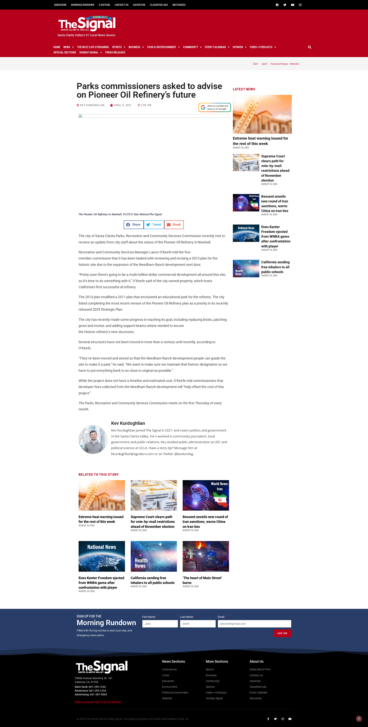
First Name (149, 616)
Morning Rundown (82, 4)
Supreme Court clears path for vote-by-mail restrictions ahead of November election (153, 521)
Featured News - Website (285, 63)
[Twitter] (285, 5)
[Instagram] (300, 5)
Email (221, 616)
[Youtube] (292, 5)
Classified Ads (159, 4)
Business (134, 47)
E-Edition (104, 4)
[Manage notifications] (359, 719)
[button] (309, 47)
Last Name (187, 616)
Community (190, 47)
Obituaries (179, 4)
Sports (117, 47)
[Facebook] (277, 5)
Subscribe (60, 4)
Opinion (238, 47)
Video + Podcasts (261, 47)
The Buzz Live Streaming (93, 47)
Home (56, 47)
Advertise (139, 4)
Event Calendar (215, 47)
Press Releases (115, 52)
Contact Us (121, 4)
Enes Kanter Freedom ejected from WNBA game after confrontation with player (101, 582)
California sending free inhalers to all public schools (275, 267)
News (66, 47)
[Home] (248, 63)
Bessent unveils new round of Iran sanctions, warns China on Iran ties (205, 521)
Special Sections (64, 52)
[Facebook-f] (268, 719)
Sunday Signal (88, 52)
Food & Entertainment (161, 47)
